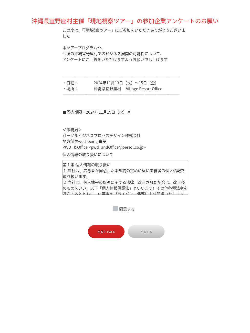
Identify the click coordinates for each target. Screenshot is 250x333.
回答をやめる (106, 232)
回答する (146, 232)
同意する (127, 209)
